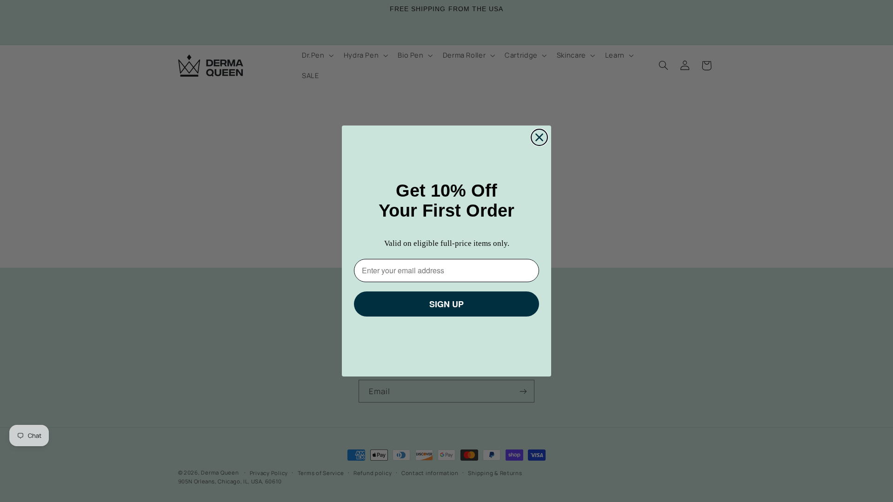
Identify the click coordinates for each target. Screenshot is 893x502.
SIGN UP (446, 304)
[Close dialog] (539, 137)
